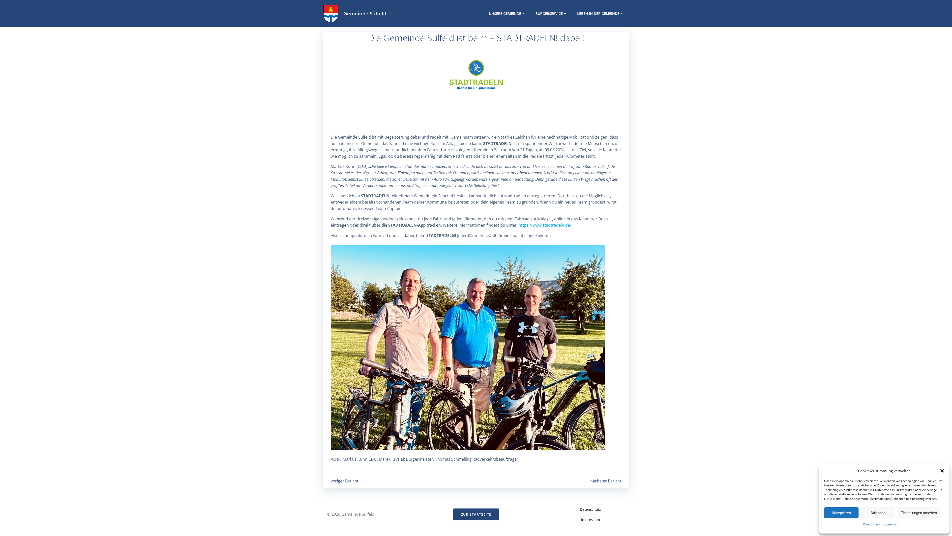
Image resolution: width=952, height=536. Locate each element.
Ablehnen (878, 513)
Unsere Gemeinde (505, 13)
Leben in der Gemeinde (598, 13)
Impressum (890, 524)
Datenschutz (871, 524)
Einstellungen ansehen (918, 513)
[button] (942, 470)
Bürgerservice (549, 13)
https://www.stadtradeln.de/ (545, 225)
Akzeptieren (841, 513)
